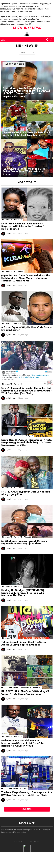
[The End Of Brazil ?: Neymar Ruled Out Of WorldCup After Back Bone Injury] (27, 119)
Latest (27, 35)
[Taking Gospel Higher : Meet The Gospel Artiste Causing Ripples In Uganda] (27, 622)
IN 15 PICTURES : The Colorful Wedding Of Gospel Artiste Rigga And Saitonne (25, 692)
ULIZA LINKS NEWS (27, 28)
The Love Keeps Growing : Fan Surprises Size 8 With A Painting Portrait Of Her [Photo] (26, 793)
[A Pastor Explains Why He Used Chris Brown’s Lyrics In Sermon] (27, 308)
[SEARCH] (51, 39)
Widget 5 (18, 586)
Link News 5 (18, 436)
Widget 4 (18, 384)
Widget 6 (27, 537)
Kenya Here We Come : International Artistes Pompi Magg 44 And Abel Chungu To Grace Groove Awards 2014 (26, 442)
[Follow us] (46, 39)
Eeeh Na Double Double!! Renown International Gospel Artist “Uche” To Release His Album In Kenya (22, 743)
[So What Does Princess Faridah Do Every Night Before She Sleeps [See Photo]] (27, 521)
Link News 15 (7, 220)
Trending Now (25, 687)
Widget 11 (18, 537)
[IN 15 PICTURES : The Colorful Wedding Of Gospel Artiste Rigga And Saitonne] (27, 672)
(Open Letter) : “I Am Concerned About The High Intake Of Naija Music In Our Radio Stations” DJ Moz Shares (25, 278)
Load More (27, 809)
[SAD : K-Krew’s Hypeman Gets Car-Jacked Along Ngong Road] (27, 472)
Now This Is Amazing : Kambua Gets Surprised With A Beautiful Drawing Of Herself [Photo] (23, 226)
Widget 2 (18, 220)
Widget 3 (17, 323)
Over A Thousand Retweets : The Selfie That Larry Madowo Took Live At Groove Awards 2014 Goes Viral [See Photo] (26, 391)
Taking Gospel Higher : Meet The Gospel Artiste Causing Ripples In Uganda (24, 643)
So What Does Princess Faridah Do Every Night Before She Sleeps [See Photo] (24, 542)
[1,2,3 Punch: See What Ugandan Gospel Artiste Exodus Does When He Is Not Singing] (27, 158)
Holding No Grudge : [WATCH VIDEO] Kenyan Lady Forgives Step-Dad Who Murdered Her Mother (22, 593)
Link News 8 (18, 271)
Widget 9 (18, 736)
